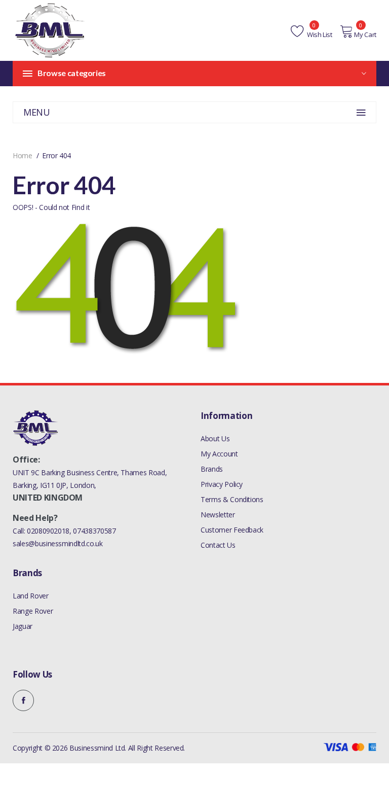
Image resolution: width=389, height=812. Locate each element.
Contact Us (218, 545)
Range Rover (33, 611)
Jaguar (22, 626)
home (22, 155)
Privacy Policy (222, 484)
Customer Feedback (232, 530)
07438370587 (94, 531)
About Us (215, 438)
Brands (212, 469)
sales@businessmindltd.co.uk (58, 543)
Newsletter (218, 514)
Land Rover (31, 596)
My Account (219, 453)
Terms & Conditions (232, 499)
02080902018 (48, 531)
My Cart (365, 34)
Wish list (318, 34)
